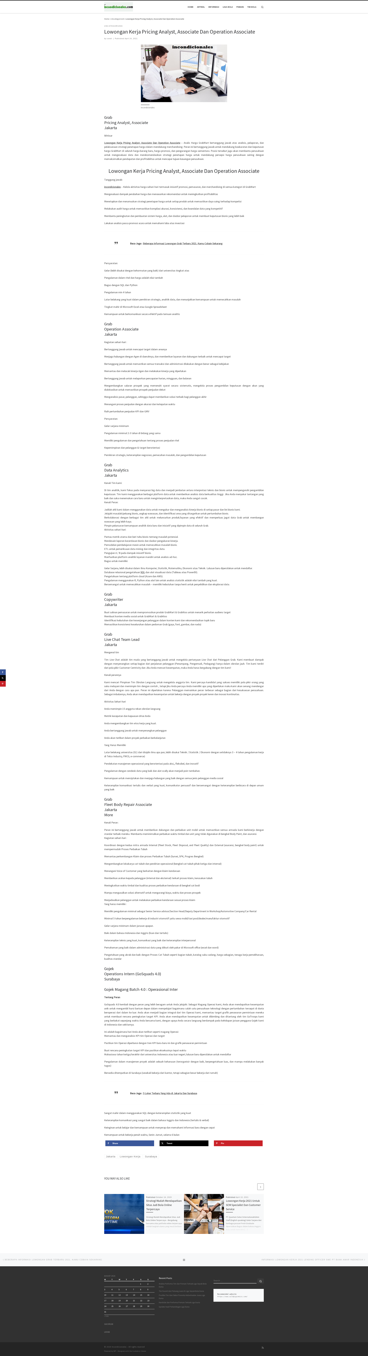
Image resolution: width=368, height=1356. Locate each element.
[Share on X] (3, 678)
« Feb (106, 1316)
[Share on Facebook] (3, 672)
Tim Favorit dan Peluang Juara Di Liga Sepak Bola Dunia (181, 1291)
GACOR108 (108, 1324)
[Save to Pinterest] (3, 684)
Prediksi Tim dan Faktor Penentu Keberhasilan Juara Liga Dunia (182, 1297)
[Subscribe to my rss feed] (263, 1348)
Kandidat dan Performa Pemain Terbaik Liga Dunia (179, 1302)
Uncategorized (117, 19)
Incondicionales (119, 1347)
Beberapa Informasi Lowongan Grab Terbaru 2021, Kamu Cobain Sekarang (183, 243)
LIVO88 (107, 1332)
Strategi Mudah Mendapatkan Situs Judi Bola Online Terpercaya (164, 1205)
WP (115, 1351)
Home (106, 19)
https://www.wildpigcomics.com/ (232, 1297)
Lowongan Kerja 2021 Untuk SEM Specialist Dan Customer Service (243, 1205)
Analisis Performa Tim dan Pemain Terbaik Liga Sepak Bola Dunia (183, 1285)
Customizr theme (139, 1351)
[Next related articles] (260, 1186)
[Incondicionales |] (118, 6)
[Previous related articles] (253, 1186)
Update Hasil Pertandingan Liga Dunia (174, 1307)
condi (109, 39)
